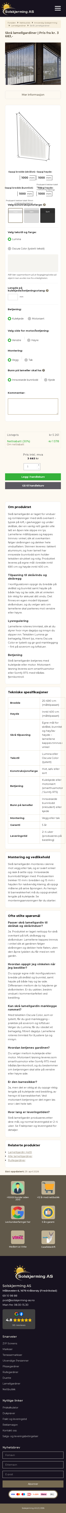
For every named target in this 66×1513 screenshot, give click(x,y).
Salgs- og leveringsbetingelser (20, 1436)
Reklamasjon (10, 1424)
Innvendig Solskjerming (45, 22)
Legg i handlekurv (33, 476)
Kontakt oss (10, 1430)
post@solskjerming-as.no (19, 1300)
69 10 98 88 (10, 1295)
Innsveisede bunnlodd (25, 379)
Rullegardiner (16, 1160)
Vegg (15, 359)
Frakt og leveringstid (15, 1419)
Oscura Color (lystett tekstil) (28, 248)
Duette (7, 1377)
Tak (31, 359)
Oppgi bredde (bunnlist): (19, 188)
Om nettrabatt (15, 444)
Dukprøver (9, 1413)
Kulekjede (18, 318)
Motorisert (38, 318)
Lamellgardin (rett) (20, 1152)
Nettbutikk (9, 1389)
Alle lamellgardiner (20, 1156)
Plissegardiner (11, 1366)
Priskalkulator (10, 1407)
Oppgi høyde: (44, 172)
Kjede (51, 379)
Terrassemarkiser (12, 1354)
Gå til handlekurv (33, 485)
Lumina (16, 239)
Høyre (35, 340)
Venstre (16, 340)
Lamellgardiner (18, 25)
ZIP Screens (10, 1343)
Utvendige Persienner (16, 1360)
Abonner (33, 1484)
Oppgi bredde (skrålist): (22, 172)
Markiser (8, 1349)
